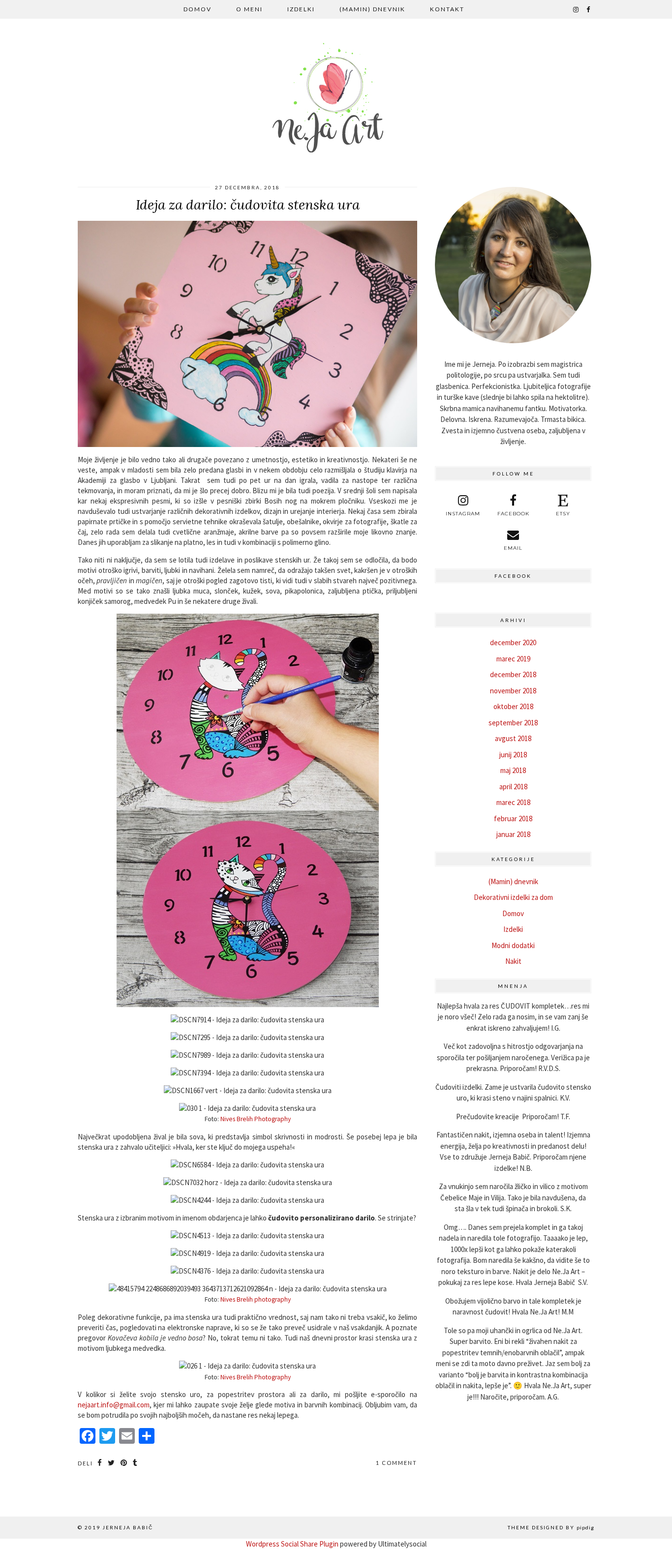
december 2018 (513, 674)
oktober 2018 (513, 706)
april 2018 (513, 786)
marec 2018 (513, 802)
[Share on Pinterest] (124, 1463)
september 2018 (513, 722)
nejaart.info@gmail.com (114, 1404)
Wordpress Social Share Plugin (293, 1544)
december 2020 (513, 642)
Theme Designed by (551, 1527)
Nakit (513, 961)
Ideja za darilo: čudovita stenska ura (248, 204)
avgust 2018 (513, 738)
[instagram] (576, 9)
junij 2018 (513, 754)
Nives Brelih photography (255, 1299)
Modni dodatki (513, 945)
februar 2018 (513, 818)
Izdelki (301, 9)
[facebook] (588, 9)
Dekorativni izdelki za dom (513, 897)
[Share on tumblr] (135, 1463)
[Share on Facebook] (100, 1463)
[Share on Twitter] (111, 1463)
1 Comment (396, 1463)
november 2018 (513, 690)
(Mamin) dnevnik (372, 9)
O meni (249, 9)
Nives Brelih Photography (255, 1119)
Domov (197, 9)
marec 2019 (513, 658)
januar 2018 (513, 834)
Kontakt (447, 9)
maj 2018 (513, 770)
